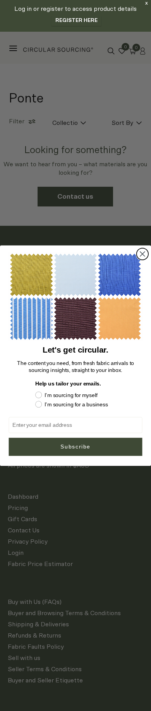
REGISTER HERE (76, 20)
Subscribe (75, 446)
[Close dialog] (142, 253)
